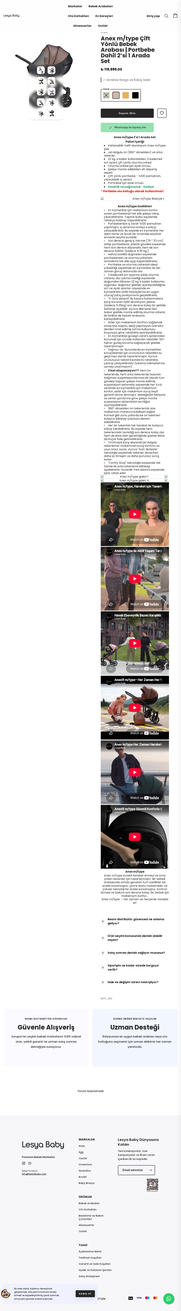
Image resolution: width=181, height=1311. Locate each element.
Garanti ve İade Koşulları (95, 1264)
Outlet (103, 26)
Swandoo (85, 1170)
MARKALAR (87, 1139)
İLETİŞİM (101, 1299)
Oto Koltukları (78, 16)
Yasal (83, 1245)
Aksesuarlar (82, 26)
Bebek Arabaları (101, 6)
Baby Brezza (86, 1183)
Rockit (83, 1177)
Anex (82, 1146)
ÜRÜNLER (85, 1197)
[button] (41, 73)
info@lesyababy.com (34, 1173)
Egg (81, 1152)
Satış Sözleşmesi (89, 1276)
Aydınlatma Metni (90, 1251)
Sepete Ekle (127, 113)
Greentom (85, 1164)
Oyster (83, 1158)
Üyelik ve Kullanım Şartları (95, 1270)
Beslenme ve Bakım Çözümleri (91, 1217)
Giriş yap (153, 16)
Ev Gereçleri (104, 16)
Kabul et (85, 1294)
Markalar (75, 6)
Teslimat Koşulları (90, 1257)
